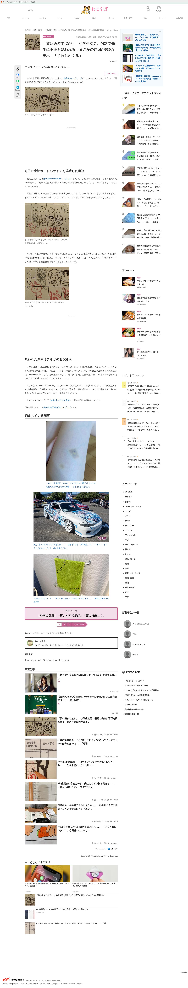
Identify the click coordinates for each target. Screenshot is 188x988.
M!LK (134, 634)
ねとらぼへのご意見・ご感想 (135, 686)
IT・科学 (128, 492)
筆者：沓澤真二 (41, 641)
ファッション (130, 535)
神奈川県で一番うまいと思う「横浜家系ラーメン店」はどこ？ (148, 335)
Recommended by (102, 849)
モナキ (135, 654)
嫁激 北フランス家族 (60, 400)
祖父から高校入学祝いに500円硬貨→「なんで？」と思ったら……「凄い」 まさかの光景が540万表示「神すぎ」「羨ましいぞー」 (148, 222)
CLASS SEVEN (138, 644)
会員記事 (179, 18)
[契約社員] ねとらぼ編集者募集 (136, 695)
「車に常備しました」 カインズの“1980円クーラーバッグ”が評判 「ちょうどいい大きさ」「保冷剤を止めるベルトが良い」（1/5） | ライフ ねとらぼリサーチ (143, 448)
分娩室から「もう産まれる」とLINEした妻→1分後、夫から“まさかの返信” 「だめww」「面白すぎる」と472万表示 (149, 159)
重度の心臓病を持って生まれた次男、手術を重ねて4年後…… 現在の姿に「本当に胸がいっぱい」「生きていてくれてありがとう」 (148, 253)
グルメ (76, 18)
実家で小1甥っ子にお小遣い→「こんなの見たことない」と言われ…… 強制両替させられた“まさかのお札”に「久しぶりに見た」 (149, 175)
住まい (111, 18)
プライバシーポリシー (47, 984)
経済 (127, 592)
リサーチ (162, 18)
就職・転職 (129, 578)
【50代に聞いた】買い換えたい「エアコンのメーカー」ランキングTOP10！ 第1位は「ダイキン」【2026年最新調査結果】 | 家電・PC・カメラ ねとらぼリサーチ (143, 467)
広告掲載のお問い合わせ (133, 709)
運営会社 (64, 984)
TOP (8, 18)
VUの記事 (65, 660)
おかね (127, 502)
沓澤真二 (115, 61)
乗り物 (127, 549)
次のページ (79, 624)
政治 (127, 583)
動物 (145, 18)
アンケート (128, 270)
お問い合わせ (33, 984)
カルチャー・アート (133, 506)
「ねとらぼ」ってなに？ (133, 681)
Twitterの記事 (51, 660)
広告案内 (24, 984)
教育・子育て (48, 36)
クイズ (59, 18)
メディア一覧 (7, 984)
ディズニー (129, 526)
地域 (94, 18)
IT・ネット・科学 (34, 660)
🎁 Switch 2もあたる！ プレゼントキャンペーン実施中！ (19, 2)
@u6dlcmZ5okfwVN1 (53, 179)
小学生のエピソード (73, 78)
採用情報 (72, 984)
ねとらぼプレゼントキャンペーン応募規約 (140, 690)
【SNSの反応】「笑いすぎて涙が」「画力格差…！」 (71, 615)
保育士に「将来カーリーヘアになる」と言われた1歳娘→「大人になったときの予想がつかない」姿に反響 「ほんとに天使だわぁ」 (148, 144)
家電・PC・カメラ (132, 573)
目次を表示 (111, 73)
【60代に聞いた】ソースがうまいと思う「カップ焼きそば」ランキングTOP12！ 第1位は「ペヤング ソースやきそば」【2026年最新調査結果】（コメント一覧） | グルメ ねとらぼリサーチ (144, 430)
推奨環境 (79, 984)
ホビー (127, 540)
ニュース (25, 18)
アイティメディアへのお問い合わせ (137, 700)
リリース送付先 (129, 705)
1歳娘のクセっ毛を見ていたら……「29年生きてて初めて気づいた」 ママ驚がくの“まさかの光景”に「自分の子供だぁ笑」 (149, 128)
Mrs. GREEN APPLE (140, 624)
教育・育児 (128, 18)
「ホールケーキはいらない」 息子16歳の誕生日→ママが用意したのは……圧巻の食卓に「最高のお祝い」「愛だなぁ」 (149, 113)
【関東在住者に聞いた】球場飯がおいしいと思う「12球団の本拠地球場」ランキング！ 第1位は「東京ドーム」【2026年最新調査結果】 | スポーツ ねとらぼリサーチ (143, 393)
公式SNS (16, 984)
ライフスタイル (131, 545)
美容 (127, 597)
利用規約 (184, 972)
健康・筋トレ (130, 559)
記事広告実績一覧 (130, 714)
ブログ (68, 179)
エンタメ (42, 18)
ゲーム (127, 521)
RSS (58, 984)
